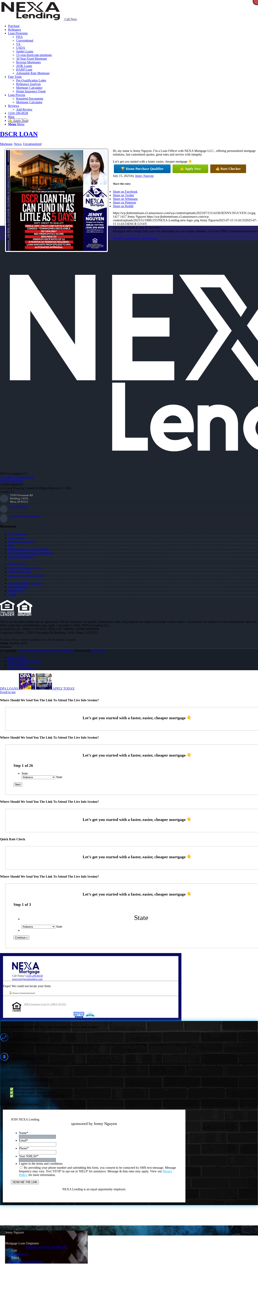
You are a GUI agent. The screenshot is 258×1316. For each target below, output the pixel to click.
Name (23, 1133)
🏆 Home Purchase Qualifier (142, 169)
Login (12, 594)
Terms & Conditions (21, 557)
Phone (24, 1148)
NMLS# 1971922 (19, 571)
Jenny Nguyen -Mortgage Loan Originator (46, 650)
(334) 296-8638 (18, 506)
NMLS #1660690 (11, 481)
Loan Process (16, 537)
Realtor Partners (18, 587)
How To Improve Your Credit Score (31, 553)
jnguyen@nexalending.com (25, 515)
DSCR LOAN (19, 134)
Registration (15, 591)
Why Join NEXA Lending (25, 583)
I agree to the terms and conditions (40, 1163)
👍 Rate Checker (228, 169)
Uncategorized (32, 144)
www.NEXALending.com (17, 477)
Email (23, 1140)
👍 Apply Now (190, 169)
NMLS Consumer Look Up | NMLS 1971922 (45, 1004)
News (17, 144)
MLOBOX (99, 650)
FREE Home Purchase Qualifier (28, 549)
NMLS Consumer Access (24, 568)
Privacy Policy (17, 564)
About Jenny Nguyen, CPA (25, 575)
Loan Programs (18, 534)
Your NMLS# (28, 1156)
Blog (11, 545)
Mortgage (6, 144)
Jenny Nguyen (144, 176)
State (25, 773)
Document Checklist (21, 541)
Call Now (70, 19)
